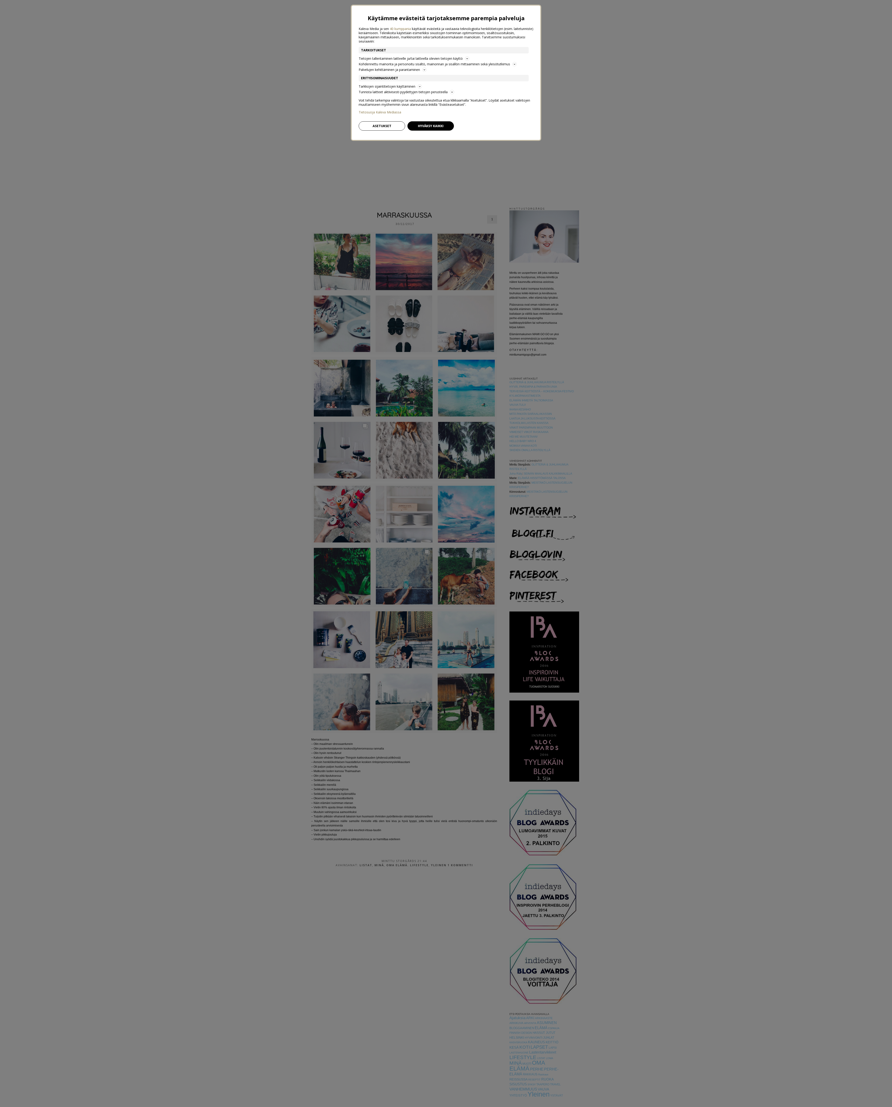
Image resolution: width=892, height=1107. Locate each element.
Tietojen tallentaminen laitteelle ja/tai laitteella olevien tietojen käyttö (411, 58)
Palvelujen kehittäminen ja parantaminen (389, 69)
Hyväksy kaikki (430, 126)
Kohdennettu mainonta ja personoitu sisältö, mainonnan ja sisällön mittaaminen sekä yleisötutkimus (434, 64)
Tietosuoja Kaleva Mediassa (380, 112)
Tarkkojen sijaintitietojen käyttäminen (387, 86)
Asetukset (382, 126)
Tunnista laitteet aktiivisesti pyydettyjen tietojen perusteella (403, 92)
